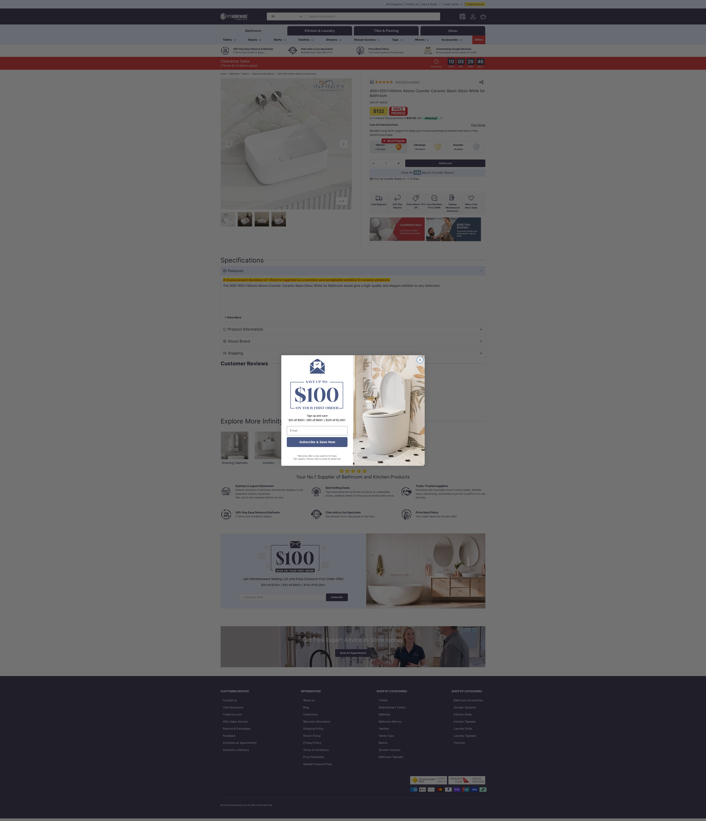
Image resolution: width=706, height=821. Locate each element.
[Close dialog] (420, 360)
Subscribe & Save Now (317, 442)
